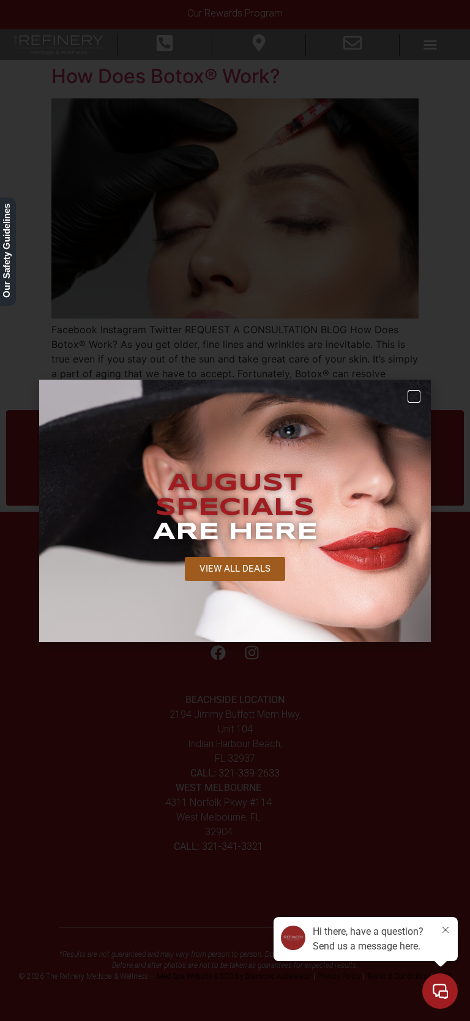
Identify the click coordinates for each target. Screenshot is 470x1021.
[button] (414, 396)
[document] (235, 510)
